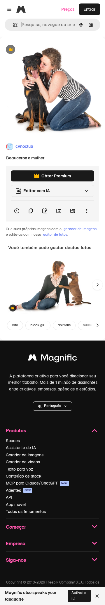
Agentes (18, 490)
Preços (68, 9)
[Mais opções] (86, 211)
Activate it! (78, 595)
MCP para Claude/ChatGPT (37, 483)
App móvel (16, 504)
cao (15, 325)
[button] (52, 406)
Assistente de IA (21, 447)
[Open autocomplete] (13, 25)
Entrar (89, 9)
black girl (38, 325)
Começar (16, 527)
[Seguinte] (97, 285)
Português (52, 406)
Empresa (15, 543)
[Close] (97, 596)
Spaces (13, 440)
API (9, 497)
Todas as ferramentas (26, 511)
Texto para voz (19, 469)
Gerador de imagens (24, 455)
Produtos (16, 430)
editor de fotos (55, 234)
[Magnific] (52, 358)
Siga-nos (16, 560)
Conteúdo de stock (23, 476)
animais (64, 325)
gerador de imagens (80, 229)
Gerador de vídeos (23, 461)
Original (37, 50)
